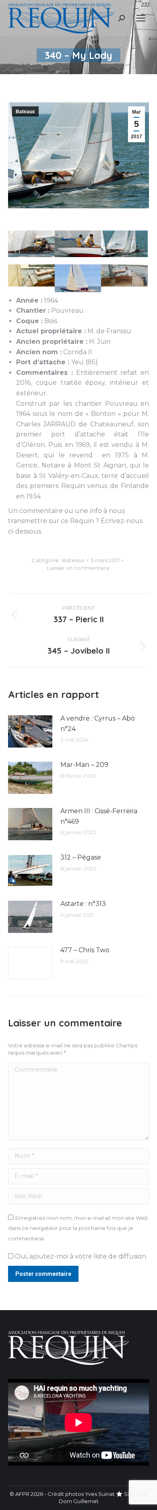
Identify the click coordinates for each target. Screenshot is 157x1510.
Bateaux (25, 111)
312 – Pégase (80, 857)
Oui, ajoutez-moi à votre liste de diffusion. (80, 1256)
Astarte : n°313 (83, 904)
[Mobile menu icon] (141, 18)
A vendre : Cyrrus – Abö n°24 (97, 723)
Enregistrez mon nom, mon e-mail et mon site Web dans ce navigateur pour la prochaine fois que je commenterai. (78, 1228)
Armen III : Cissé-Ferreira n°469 (98, 816)
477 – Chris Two (84, 950)
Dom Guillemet (79, 1501)
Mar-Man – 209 (84, 765)
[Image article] (30, 731)
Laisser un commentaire (78, 568)
